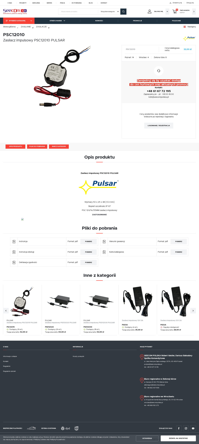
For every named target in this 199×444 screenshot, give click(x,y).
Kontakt (104, 3)
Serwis (49, 3)
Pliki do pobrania (37, 146)
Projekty (22, 3)
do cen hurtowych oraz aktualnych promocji (158, 84)
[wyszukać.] (123, 12)
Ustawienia (147, 438)
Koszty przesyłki (78, 356)
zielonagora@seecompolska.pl (154, 385)
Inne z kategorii (59, 146)
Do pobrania (77, 3)
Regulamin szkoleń (9, 371)
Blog (91, 3)
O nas (10, 3)
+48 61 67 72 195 (159, 91)
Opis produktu (15, 146)
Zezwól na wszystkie (178, 438)
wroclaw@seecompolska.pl (153, 402)
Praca (62, 3)
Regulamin (6, 366)
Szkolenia (36, 3)
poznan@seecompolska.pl (153, 364)
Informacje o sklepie (10, 356)
